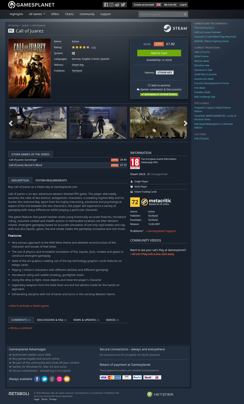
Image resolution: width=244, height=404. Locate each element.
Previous (11, 122)
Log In (183, 4)
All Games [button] (36, 14)
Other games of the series (30, 154)
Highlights (16, 14)
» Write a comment (20, 328)
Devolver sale (201, 65)
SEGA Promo (201, 56)
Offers (55, 14)
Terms (44, 399)
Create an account (144, 4)
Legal (36, 399)
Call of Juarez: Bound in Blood (25, 165)
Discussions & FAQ (52, 320)
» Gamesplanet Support (161, 231)
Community (87, 14)
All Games (13, 25)
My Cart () (170, 4)
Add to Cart (159, 53)
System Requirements (51, 180)
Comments (20, 320)
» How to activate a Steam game (28, 306)
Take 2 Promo (202, 52)
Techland (77, 70)
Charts (69, 14)
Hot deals (199, 87)
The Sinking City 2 (204, 27)
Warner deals (201, 61)
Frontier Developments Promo (211, 83)
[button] (158, 4)
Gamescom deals (204, 78)
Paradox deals (202, 92)
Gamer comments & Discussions (160, 89)
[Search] (185, 14)
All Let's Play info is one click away (153, 254)
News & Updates (86, 320)
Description (20, 180)
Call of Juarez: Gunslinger (23, 159)
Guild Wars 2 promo (205, 74)
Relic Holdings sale (204, 96)
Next (186, 122)
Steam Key (78, 64)
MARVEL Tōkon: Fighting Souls (211, 41)
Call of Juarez (38, 25)
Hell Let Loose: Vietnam (207, 32)
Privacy (53, 399)
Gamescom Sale (203, 70)
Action (25, 25)
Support (105, 14)
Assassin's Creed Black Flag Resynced (215, 36)
